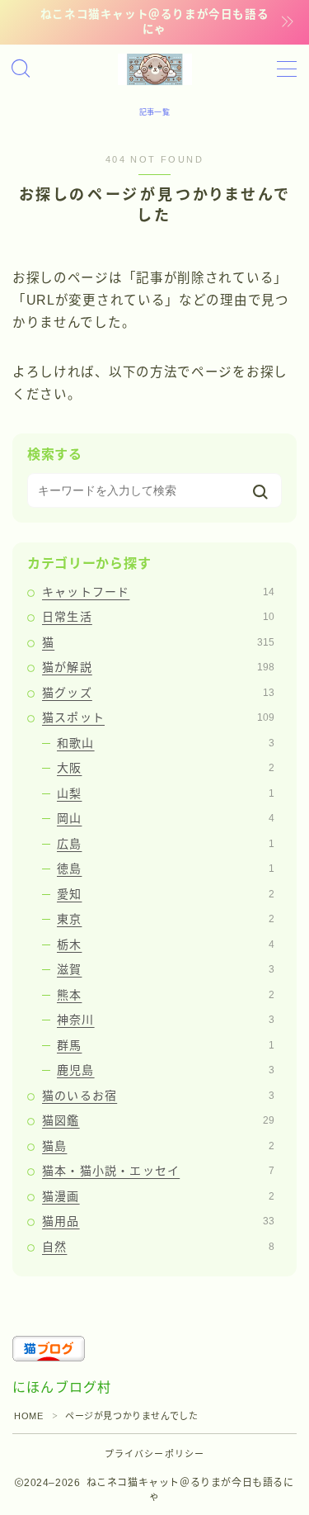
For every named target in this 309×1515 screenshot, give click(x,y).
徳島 (165, 868)
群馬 (165, 1045)
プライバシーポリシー (155, 1454)
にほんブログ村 (61, 1387)
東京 (165, 919)
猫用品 (158, 1221)
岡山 (165, 818)
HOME (28, 1416)
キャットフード (158, 592)
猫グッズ (158, 692)
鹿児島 (165, 1070)
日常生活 (158, 616)
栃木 (165, 944)
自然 (158, 1246)
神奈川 (165, 1019)
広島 (165, 843)
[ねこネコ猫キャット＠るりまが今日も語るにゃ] (155, 69)
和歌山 (165, 743)
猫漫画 (158, 1196)
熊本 (165, 994)
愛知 (165, 894)
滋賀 (165, 969)
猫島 (158, 1146)
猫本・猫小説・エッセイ (158, 1170)
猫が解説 (158, 667)
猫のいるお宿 (158, 1095)
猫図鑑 (158, 1120)
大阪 (165, 767)
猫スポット (158, 717)
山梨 (165, 793)
